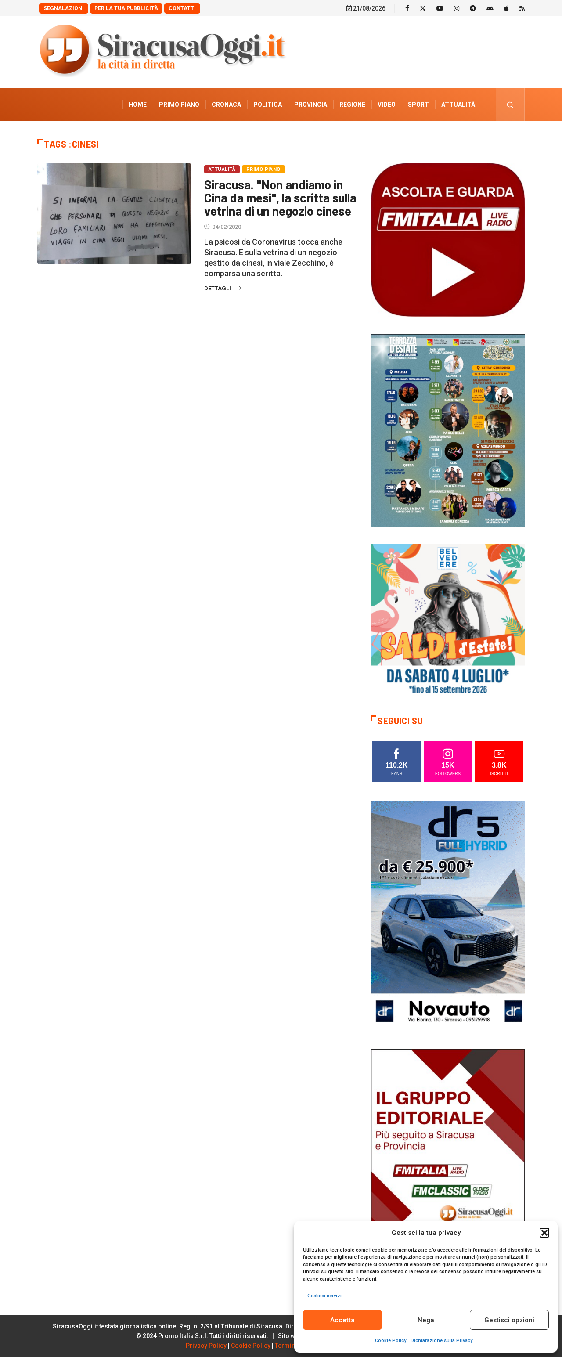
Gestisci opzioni (509, 1320)
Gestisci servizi (324, 1296)
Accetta (342, 1320)
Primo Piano (179, 104)
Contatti (182, 8)
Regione (352, 104)
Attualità (458, 104)
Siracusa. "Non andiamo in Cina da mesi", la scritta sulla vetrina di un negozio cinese (280, 197)
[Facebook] (407, 8)
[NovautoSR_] (448, 915)
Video (387, 104)
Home (138, 104)
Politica (267, 104)
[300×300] (448, 620)
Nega (426, 1320)
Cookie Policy (390, 1340)
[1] (448, 1163)
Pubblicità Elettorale (437, 137)
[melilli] (448, 429)
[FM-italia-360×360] (448, 239)
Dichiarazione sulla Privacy (441, 1340)
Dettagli (217, 288)
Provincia (310, 104)
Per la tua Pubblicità (126, 8)
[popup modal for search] (510, 104)
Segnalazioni (63, 8)
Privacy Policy (206, 1345)
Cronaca (226, 104)
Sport (418, 104)
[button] (544, 1232)
